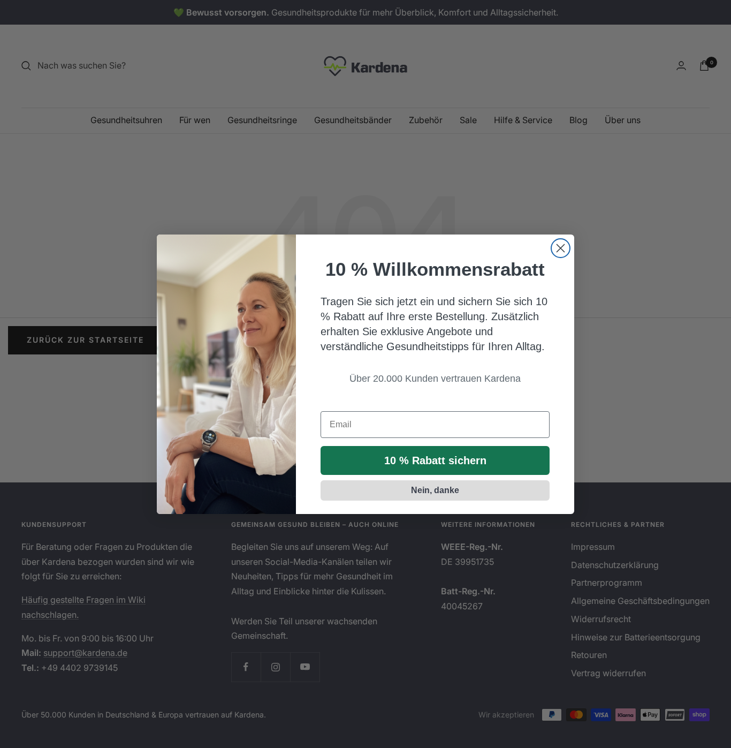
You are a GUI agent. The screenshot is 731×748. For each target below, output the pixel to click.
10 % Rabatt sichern (435, 460)
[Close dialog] (560, 248)
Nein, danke (435, 490)
